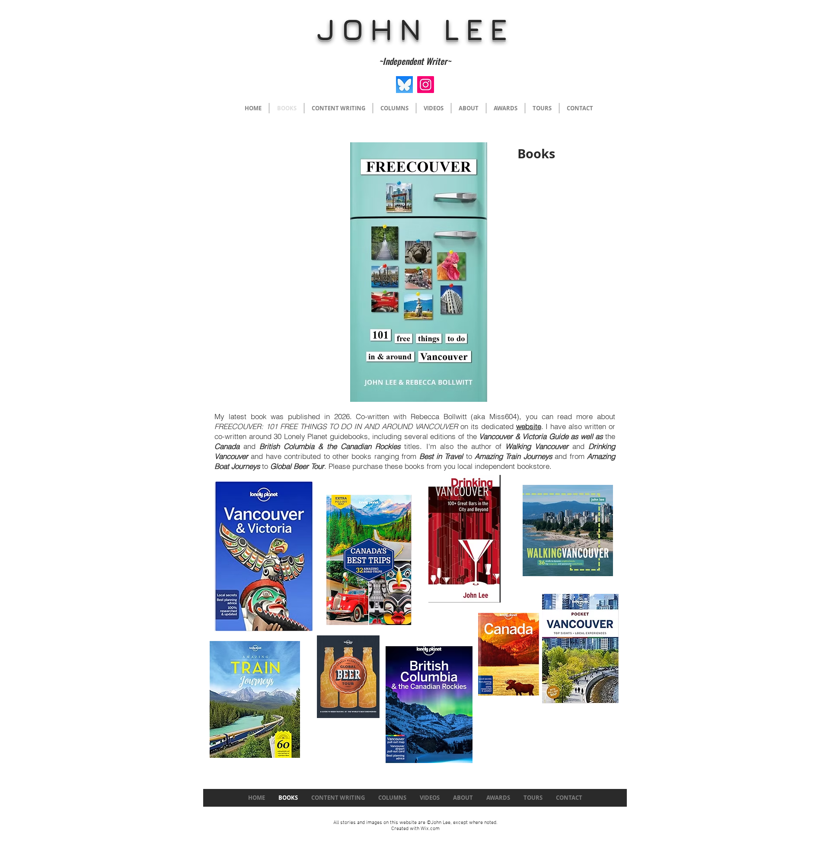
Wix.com (430, 829)
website (528, 426)
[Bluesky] (404, 84)
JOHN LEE (415, 29)
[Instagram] (425, 84)
